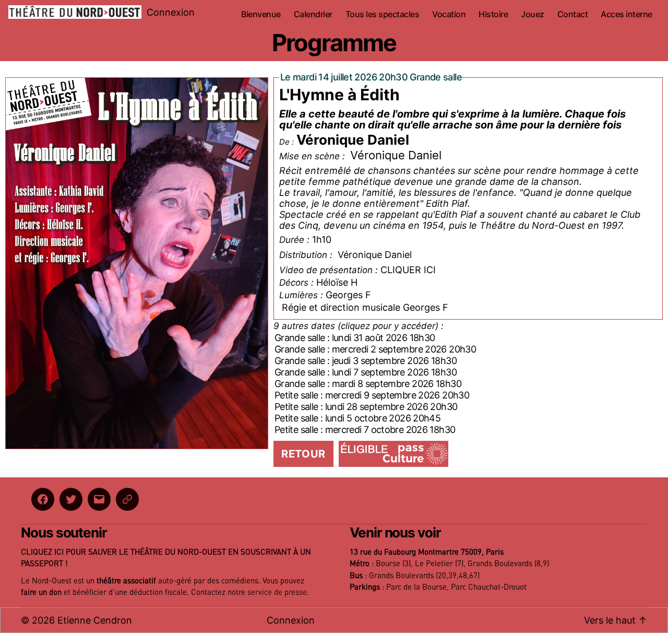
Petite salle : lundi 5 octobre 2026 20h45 (357, 418)
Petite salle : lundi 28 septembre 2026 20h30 (366, 406)
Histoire (493, 14)
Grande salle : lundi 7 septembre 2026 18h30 (366, 372)
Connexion (171, 12)
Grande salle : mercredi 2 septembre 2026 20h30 (375, 349)
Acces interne (626, 14)
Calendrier (313, 14)
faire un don (41, 592)
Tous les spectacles (382, 14)
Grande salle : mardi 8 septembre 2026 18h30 (368, 383)
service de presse (277, 592)
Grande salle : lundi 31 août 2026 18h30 (355, 337)
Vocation (449, 14)
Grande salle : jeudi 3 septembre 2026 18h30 (366, 360)
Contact (572, 14)
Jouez (532, 14)
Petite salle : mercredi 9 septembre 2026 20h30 (372, 395)
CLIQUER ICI (408, 269)
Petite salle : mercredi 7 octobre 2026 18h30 (365, 429)
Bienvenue (261, 14)
